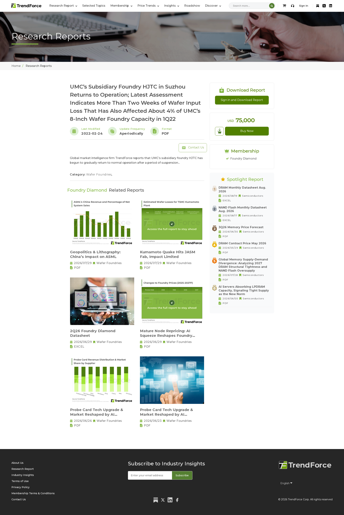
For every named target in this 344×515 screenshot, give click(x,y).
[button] (121, 5)
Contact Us (195, 147)
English (285, 483)
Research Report (22, 469)
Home (16, 66)
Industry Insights (22, 475)
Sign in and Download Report (242, 100)
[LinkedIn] (330, 6)
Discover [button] (211, 5)
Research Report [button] (62, 5)
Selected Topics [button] (93, 5)
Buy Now (247, 131)
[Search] (271, 5)
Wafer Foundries (99, 174)
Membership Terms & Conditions (33, 493)
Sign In (303, 5)
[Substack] (318, 6)
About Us (17, 462)
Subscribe (182, 475)
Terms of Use (20, 481)
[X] (324, 6)
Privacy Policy (20, 487)
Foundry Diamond (243, 158)
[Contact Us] (292, 6)
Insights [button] (170, 5)
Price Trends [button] (146, 5)
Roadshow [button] (192, 5)
